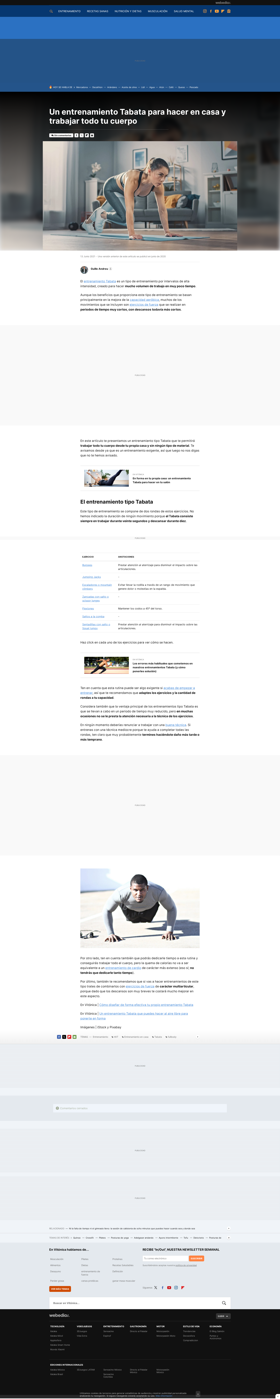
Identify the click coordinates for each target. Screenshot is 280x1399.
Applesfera (55, 1340)
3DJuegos (82, 1331)
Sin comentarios (62, 135)
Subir (221, 1316)
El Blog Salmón (217, 1331)
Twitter (82, 135)
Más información (164, 1395)
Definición (117, 1271)
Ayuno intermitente (169, 1237)
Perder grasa (57, 1280)
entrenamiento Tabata (100, 281)
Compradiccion (190, 1340)
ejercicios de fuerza (144, 305)
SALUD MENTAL (184, 11)
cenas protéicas (89, 1280)
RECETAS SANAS (97, 11)
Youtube (217, 11)
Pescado (194, 87)
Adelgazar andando (144, 1237)
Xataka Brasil (56, 1374)
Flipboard (223, 11)
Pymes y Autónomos (215, 1337)
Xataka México (57, 1369)
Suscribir (196, 1258)
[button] (101, 269)
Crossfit (90, 1237)
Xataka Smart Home (60, 1345)
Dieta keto (198, 1237)
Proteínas (117, 1259)
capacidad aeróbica (144, 300)
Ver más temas (60, 1289)
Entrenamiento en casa (136, 1036)
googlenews (229, 11)
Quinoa (77, 1237)
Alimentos (55, 1265)
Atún (161, 87)
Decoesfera (189, 1335)
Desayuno (55, 1271)
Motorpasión (163, 1331)
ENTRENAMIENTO (69, 11)
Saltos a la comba (93, 616)
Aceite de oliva (129, 87)
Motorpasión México (163, 1371)
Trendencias (189, 1331)
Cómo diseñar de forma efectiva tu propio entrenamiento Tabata (146, 1005)
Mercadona (82, 87)
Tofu (186, 1237)
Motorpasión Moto (166, 1335)
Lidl (143, 87)
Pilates (102, 1237)
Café (171, 87)
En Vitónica (138, 474)
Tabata (158, 1036)
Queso (181, 87)
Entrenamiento (100, 1036)
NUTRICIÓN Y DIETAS (128, 11)
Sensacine (108, 1331)
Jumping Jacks (91, 576)
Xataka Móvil (56, 1335)
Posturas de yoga (120, 1237)
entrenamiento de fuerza (90, 1273)
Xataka (53, 1331)
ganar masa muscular (123, 1280)
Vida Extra (82, 1335)
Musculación (56, 1259)
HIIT (116, 1036)
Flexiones (88, 608)
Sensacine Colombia (108, 1375)
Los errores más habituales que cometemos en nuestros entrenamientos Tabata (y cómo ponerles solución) (163, 667)
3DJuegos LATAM (86, 1369)
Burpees (87, 565)
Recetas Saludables (122, 1265)
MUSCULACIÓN (157, 11)
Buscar (224, 1303)
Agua (152, 87)
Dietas (84, 1265)
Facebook (211, 11)
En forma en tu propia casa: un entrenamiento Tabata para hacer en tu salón (162, 480)
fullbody (172, 1036)
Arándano (112, 87)
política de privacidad (186, 1265)
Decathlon (97, 87)
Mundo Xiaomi (57, 1349)
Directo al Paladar (138, 1331)
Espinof (107, 1335)
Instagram (205, 11)
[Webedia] (223, 3)
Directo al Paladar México (138, 1371)
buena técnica (175, 725)
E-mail (92, 135)
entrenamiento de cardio (123, 968)
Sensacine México (112, 1369)
